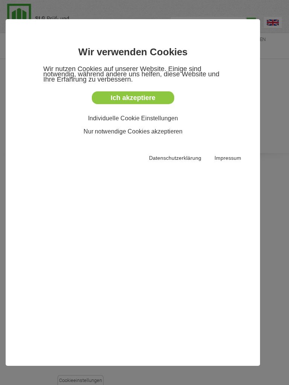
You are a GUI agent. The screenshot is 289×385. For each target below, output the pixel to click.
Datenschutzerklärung (175, 158)
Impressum (227, 158)
